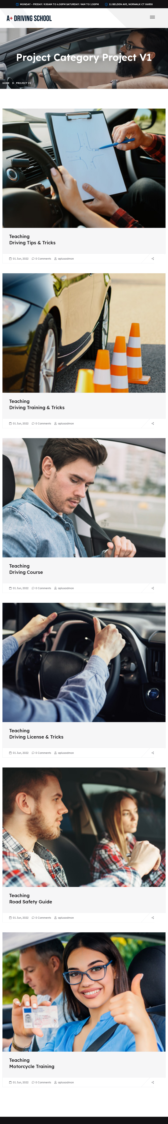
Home (6, 83)
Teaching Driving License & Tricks (36, 734)
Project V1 (23, 83)
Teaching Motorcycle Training (31, 1063)
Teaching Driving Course (26, 569)
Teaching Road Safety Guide (30, 899)
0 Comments (43, 258)
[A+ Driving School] (29, 17)
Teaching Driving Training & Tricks (37, 404)
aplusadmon (66, 258)
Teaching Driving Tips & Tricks (32, 239)
